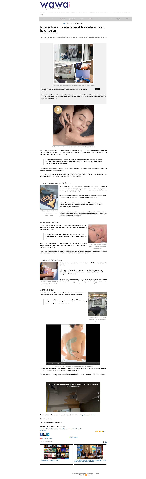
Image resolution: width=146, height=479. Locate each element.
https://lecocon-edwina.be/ (88, 415)
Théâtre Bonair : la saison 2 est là (49, 460)
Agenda (53, 17)
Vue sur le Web (128, 18)
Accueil (44, 17)
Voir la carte (74, 437)
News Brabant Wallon (62, 18)
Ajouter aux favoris (47, 438)
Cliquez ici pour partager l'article (75, 23)
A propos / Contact (118, 18)
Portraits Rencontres (72, 18)
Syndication (89, 474)
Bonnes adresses (90, 18)
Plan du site (81, 474)
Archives (100, 17)
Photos (109, 17)
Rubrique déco (81, 18)
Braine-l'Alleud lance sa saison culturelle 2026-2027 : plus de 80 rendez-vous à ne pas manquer (90, 461)
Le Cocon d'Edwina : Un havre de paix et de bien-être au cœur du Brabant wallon (73, 146)
